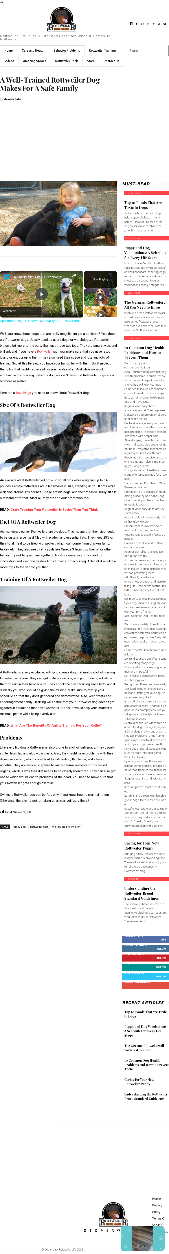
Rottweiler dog (39, 826)
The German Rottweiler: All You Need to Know (144, 1048)
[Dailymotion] (131, 24)
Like (163, 939)
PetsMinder (133, 193)
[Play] (100, 297)
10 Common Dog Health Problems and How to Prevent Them (144, 352)
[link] (7, 277)
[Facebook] (137, 24)
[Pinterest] (148, 24)
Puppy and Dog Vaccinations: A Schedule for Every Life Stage (145, 252)
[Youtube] (165, 24)
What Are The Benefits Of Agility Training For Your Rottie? (56, 725)
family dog (19, 826)
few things (23, 393)
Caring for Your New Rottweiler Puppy (139, 1081)
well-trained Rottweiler (66, 826)
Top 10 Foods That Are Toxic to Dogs (143, 205)
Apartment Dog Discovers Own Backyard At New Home (41, 277)
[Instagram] (142, 24)
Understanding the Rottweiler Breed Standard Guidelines (141, 893)
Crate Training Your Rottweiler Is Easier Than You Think (54, 510)
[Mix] (62, 835)
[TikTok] (153, 24)
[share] (74, 275)
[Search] (168, 50)
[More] (72, 835)
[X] (159, 24)
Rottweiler (44, 352)
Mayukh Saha (13, 99)
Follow (161, 948)
